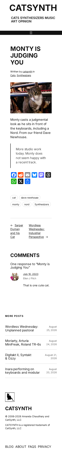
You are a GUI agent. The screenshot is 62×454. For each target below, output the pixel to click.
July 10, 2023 (30, 274)
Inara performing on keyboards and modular (22, 370)
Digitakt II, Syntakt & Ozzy (18, 356)
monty (15, 204)
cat (14, 197)
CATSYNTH (33, 8)
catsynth (27, 71)
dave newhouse (30, 197)
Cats (13, 75)
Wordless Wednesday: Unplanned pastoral (21, 328)
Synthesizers (24, 75)
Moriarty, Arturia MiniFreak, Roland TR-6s (23, 342)
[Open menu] (31, 33)
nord (26, 204)
